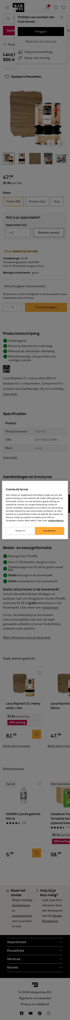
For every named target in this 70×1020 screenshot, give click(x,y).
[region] (35, 509)
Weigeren (20, 531)
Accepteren (49, 531)
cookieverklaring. (56, 521)
